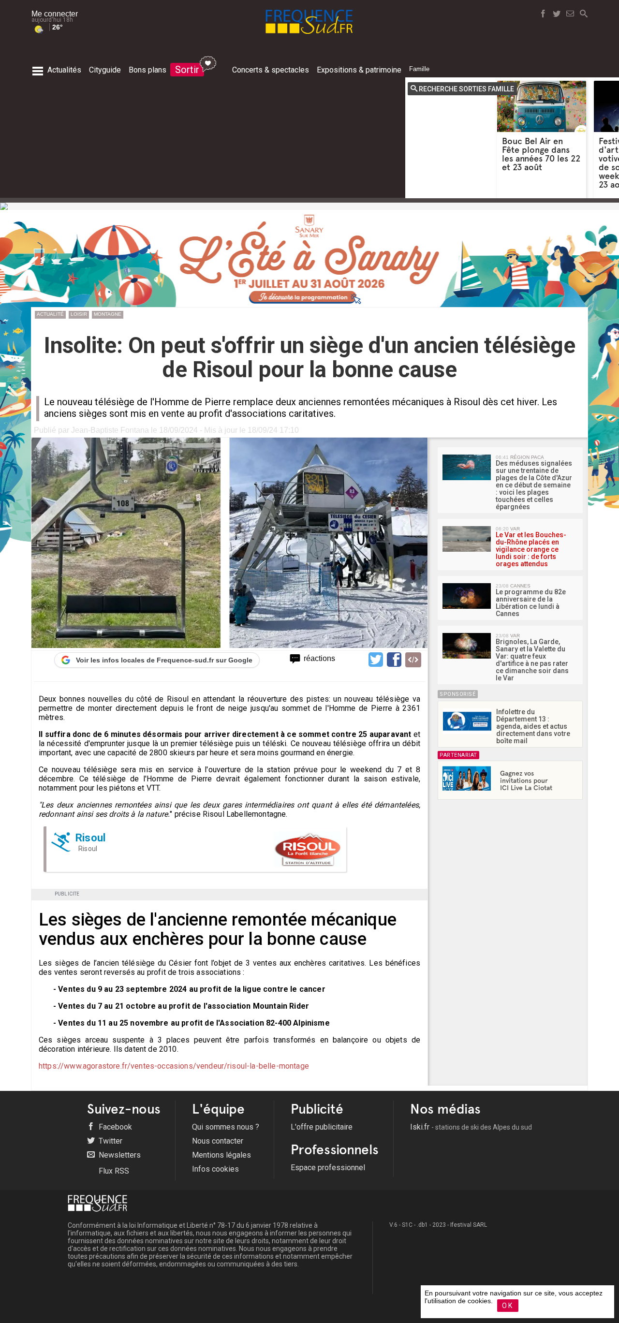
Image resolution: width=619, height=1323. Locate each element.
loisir (79, 314)
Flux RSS (113, 1171)
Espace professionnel (328, 1167)
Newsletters (119, 1155)
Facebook (114, 1127)
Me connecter (54, 14)
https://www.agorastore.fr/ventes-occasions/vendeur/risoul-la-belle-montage (174, 1066)
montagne (107, 314)
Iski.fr (471, 1127)
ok (508, 1305)
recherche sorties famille (466, 89)
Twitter (109, 1141)
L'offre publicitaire (322, 1127)
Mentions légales (221, 1155)
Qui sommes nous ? (225, 1127)
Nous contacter (217, 1141)
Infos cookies (215, 1169)
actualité (50, 314)
